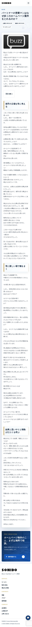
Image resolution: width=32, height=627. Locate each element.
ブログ (3, 598)
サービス (4, 582)
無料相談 (4, 601)
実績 (3, 595)
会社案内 (4, 608)
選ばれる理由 (5, 588)
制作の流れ (5, 585)
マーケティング (7, 27)
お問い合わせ (5, 613)
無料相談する (12, 556)
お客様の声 (5, 611)
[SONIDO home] (6, 3)
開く (10, 94)
